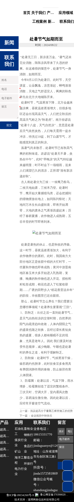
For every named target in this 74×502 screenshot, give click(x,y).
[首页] (11, 12)
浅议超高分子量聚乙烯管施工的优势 (51, 411)
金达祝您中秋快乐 (41, 415)
